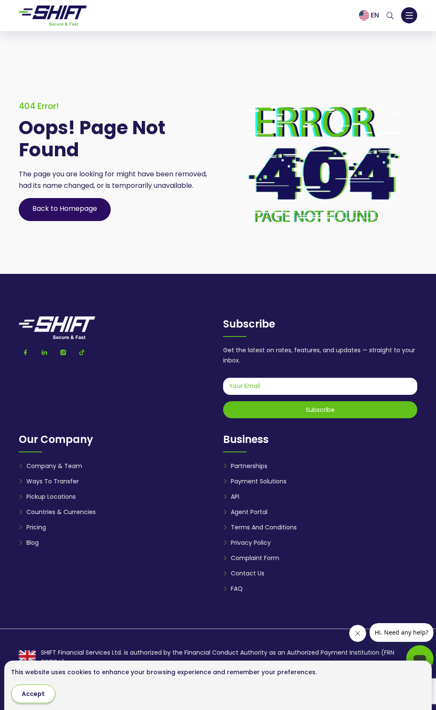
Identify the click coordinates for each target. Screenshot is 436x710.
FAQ (237, 588)
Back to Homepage (64, 208)
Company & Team (54, 466)
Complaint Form (255, 558)
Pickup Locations (51, 496)
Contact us (247, 573)
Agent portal (249, 512)
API (235, 496)
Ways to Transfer (52, 481)
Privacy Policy (251, 542)
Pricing (36, 527)
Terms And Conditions (264, 527)
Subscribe (320, 409)
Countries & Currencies (61, 512)
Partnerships (249, 466)
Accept (33, 694)
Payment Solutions (259, 481)
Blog (32, 542)
